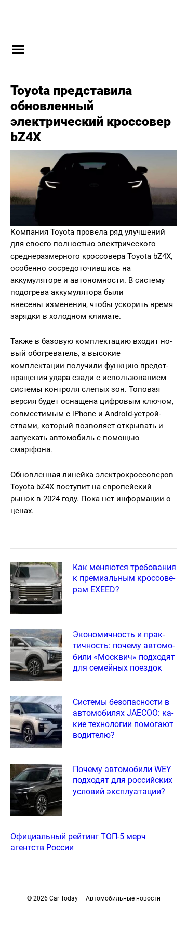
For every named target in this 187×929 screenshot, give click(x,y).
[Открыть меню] (18, 49)
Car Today (97, 19)
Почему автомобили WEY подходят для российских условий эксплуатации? (122, 780)
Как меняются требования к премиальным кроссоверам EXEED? (124, 578)
